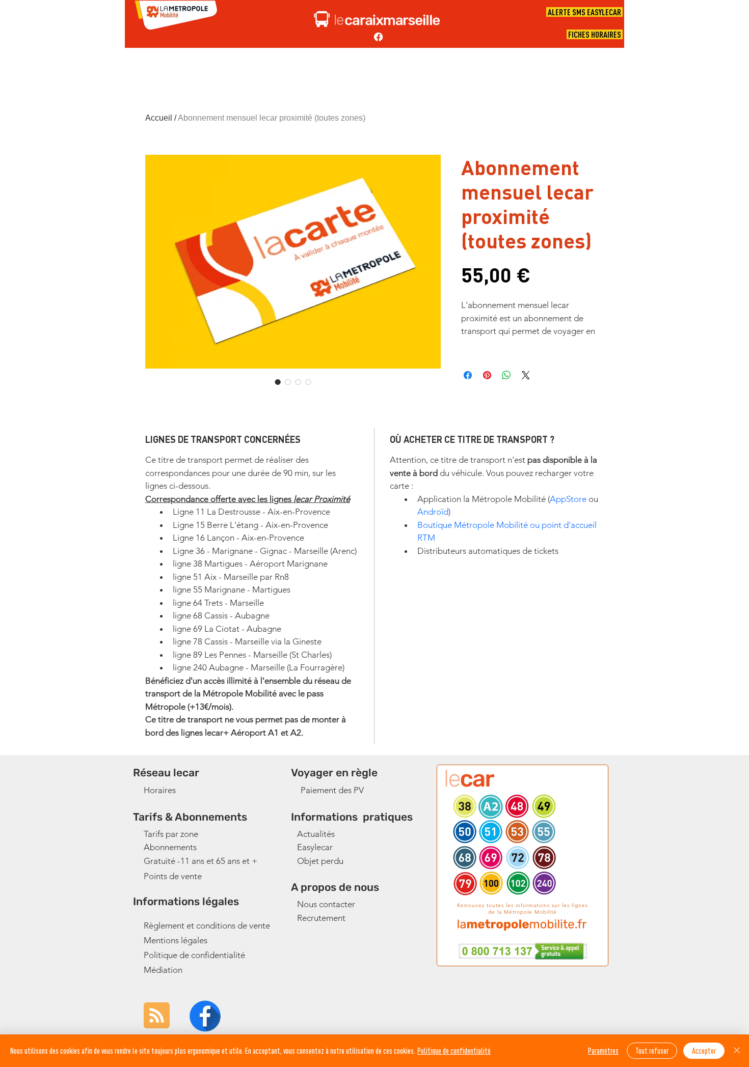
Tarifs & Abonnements (190, 816)
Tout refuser (651, 1050)
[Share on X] (526, 375)
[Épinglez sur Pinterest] (487, 375)
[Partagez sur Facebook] (468, 375)
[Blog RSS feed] (157, 1015)
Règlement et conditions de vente (207, 925)
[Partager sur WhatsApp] (506, 375)
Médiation (163, 970)
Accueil (158, 118)
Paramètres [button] (603, 1050)
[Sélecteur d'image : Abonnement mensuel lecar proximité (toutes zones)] (278, 382)
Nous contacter (326, 904)
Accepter (704, 1050)
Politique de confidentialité (194, 955)
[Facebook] (378, 37)
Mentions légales (175, 940)
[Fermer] (737, 1051)
